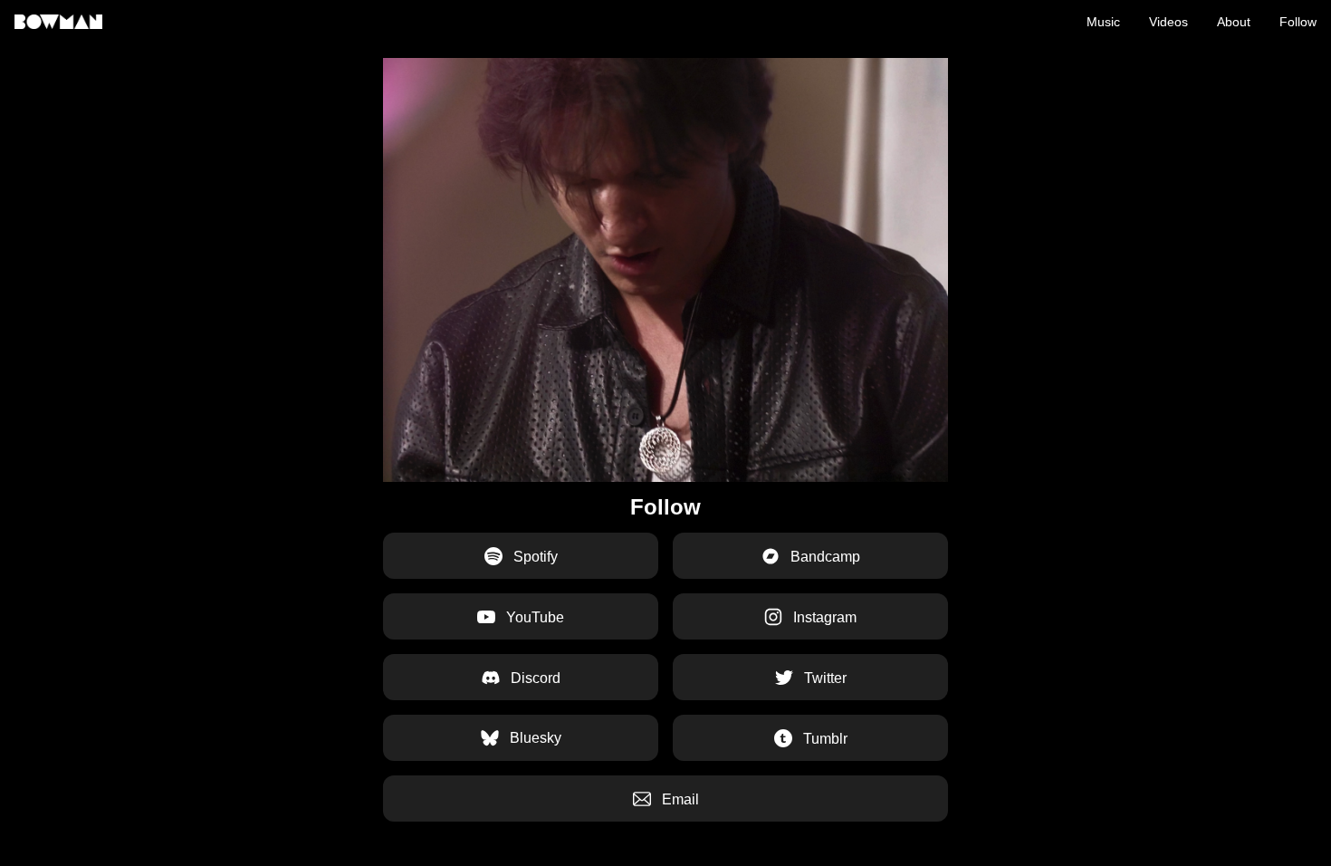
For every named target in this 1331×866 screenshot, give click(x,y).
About (1233, 21)
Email (678, 799)
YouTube (533, 617)
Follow (1298, 21)
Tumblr (823, 738)
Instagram (823, 617)
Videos (1168, 21)
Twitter (823, 678)
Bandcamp (823, 556)
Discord (533, 678)
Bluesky (533, 738)
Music (1103, 21)
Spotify (534, 556)
